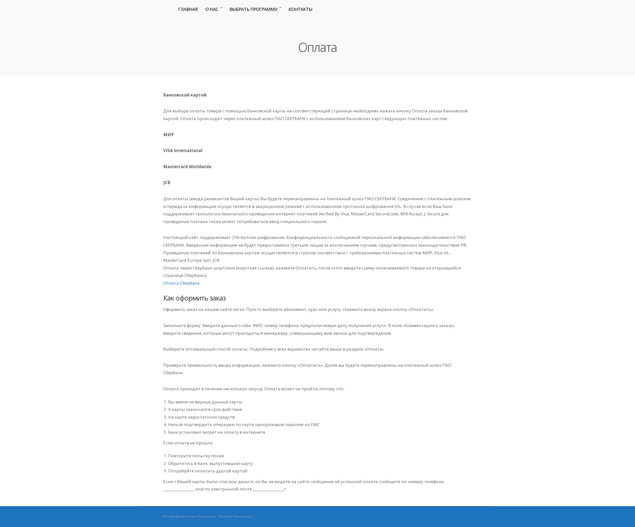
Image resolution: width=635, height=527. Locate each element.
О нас (211, 9)
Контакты (300, 9)
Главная (188, 9)
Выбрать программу (253, 9)
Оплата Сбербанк (181, 283)
